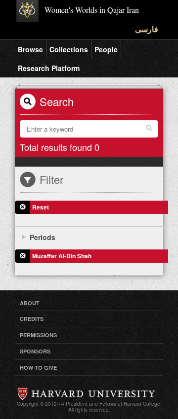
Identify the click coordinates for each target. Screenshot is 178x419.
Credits (32, 318)
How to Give (38, 367)
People (106, 49)
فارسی (146, 29)
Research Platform (49, 68)
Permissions (38, 335)
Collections (68, 49)
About (30, 303)
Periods (42, 237)
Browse (30, 49)
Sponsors (35, 351)
